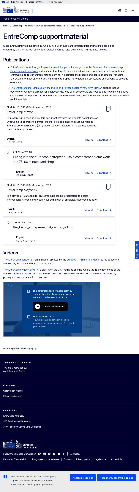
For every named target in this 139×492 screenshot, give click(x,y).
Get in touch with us (13, 390)
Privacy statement (12, 396)
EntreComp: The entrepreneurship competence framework (39, 26)
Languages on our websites (45, 459)
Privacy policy (83, 459)
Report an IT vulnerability (15, 459)
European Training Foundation (83, 259)
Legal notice (100, 459)
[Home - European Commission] (19, 9)
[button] (88, 140)
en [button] (120, 11)
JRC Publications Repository (17, 421)
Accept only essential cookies (116, 477)
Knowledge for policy (13, 416)
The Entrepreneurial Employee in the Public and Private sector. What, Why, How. (55, 87)
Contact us (75, 454)
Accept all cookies (82, 477)
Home (6, 26)
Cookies (68, 459)
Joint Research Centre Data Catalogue (22, 426)
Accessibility (117, 459)
